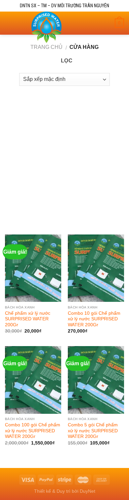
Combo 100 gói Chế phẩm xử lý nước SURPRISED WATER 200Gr (32, 430)
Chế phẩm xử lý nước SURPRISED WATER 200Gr (27, 319)
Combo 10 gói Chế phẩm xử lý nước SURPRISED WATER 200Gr (94, 319)
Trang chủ (46, 47)
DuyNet (87, 491)
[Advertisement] (64, 156)
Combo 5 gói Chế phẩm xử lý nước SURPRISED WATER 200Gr (93, 430)
